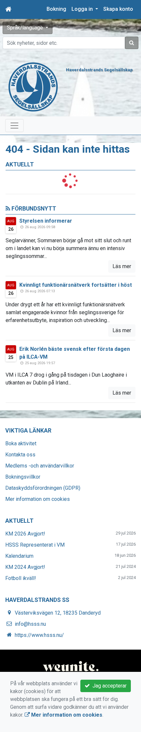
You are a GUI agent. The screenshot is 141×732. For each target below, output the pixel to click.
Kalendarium (19, 556)
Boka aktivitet (20, 443)
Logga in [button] (82, 9)
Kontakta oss (20, 454)
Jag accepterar (108, 686)
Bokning (56, 9)
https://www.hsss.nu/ (39, 635)
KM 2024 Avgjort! (25, 567)
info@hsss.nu (30, 624)
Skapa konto (118, 9)
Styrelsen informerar (45, 221)
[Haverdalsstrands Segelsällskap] (33, 86)
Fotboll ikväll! (20, 578)
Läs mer (121, 266)
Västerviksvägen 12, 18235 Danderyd (58, 613)
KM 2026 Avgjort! (25, 534)
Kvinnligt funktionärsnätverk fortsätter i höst (75, 285)
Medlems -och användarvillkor (39, 466)
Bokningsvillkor (22, 477)
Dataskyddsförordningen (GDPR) (42, 488)
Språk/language (25, 28)
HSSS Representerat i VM (35, 545)
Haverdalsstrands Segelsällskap (99, 69)
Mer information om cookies (37, 499)
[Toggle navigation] (14, 125)
